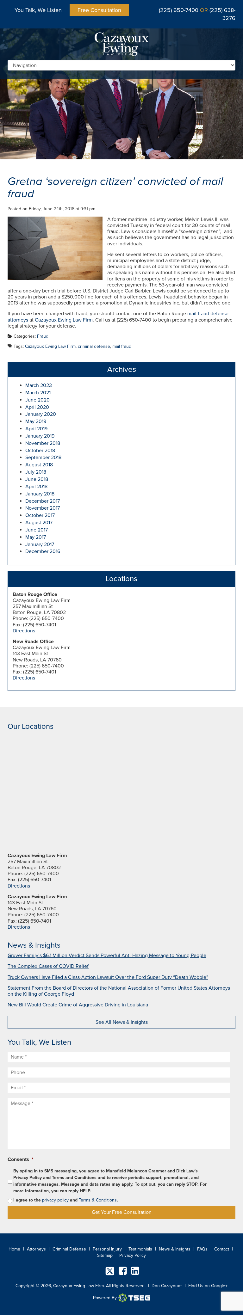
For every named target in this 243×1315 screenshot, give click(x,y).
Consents (21, 1159)
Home (14, 1249)
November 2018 (42, 443)
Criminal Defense (69, 1249)
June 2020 (37, 400)
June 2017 (36, 530)
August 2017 (39, 522)
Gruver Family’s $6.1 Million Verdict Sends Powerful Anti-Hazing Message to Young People (107, 955)
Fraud (42, 336)
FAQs (202, 1249)
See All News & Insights (122, 1022)
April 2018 (36, 486)
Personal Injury (107, 1249)
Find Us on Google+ (207, 1285)
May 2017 (35, 537)
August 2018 (39, 465)
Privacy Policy (132, 1255)
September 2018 (43, 457)
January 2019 (39, 436)
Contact (221, 1249)
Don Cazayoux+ (167, 1285)
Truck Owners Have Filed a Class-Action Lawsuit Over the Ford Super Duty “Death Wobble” (108, 977)
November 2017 (42, 508)
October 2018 (40, 450)
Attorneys (36, 1249)
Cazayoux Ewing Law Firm (64, 320)
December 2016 (42, 551)
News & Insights (174, 1249)
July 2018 (35, 472)
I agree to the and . (65, 1200)
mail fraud (121, 346)
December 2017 (42, 501)
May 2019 (35, 421)
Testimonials (140, 1249)
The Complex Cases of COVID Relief (48, 966)
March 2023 (38, 385)
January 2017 (39, 544)
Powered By (105, 1297)
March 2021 (38, 393)
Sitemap (105, 1255)
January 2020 (40, 414)
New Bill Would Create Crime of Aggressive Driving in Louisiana (78, 1005)
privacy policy (55, 1200)
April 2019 (36, 429)
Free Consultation (99, 10)
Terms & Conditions (98, 1200)
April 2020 (37, 407)
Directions (24, 631)
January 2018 (39, 494)
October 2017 (40, 515)
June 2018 (36, 479)
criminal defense (94, 346)
